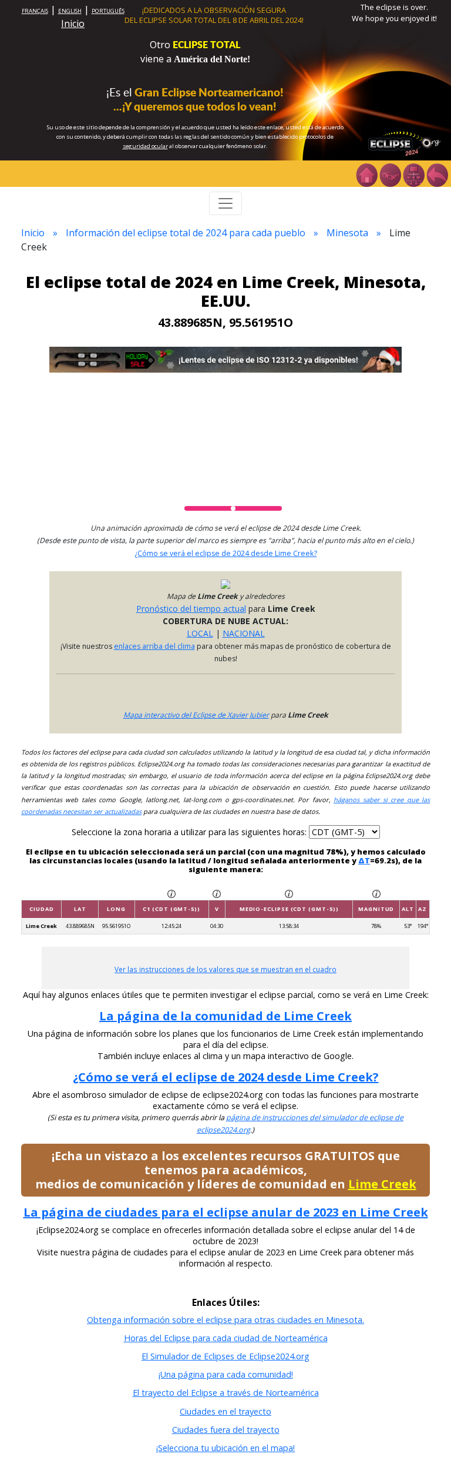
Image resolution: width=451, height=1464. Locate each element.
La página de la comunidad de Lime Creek (225, 1016)
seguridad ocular (145, 146)
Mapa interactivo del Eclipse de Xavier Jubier (196, 715)
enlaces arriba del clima (154, 646)
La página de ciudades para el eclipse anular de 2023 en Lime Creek (225, 1212)
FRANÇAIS (35, 11)
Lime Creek (382, 1184)
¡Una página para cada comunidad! (226, 1374)
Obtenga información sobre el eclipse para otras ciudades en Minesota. (225, 1319)
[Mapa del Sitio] (413, 174)
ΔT (364, 860)
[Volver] (437, 174)
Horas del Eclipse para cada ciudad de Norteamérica (226, 1338)
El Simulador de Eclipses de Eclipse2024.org (225, 1356)
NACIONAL (244, 633)
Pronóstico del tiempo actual (191, 608)
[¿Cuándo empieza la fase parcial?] (171, 893)
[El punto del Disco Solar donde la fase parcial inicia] (217, 893)
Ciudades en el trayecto (225, 1411)
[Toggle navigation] (225, 203)
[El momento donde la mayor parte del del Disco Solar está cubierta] (289, 893)
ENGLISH (70, 11)
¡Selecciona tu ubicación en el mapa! (225, 1447)
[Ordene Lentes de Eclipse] (225, 358)
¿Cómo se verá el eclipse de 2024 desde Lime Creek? (225, 553)
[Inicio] (366, 174)
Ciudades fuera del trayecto (226, 1429)
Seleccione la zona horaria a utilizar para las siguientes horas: (190, 831)
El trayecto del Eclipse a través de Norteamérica (226, 1392)
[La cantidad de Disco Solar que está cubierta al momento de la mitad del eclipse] (376, 893)
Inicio (73, 23)
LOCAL (200, 633)
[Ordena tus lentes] (390, 174)
